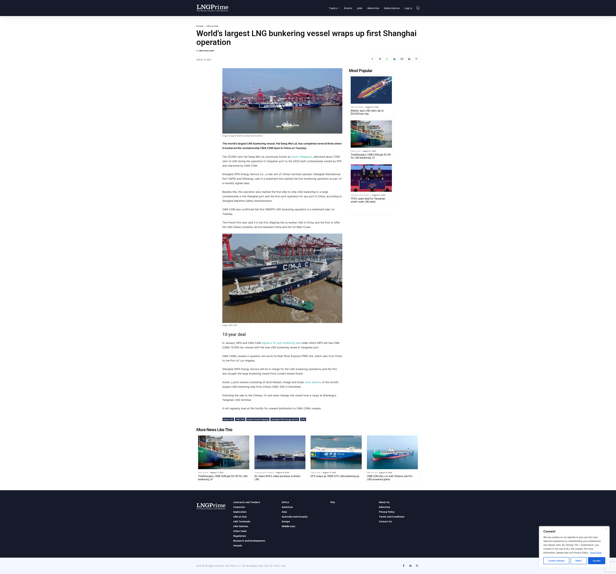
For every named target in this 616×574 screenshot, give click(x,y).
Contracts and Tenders (360, 195)
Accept (596, 560)
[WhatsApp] (387, 59)
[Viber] (416, 59)
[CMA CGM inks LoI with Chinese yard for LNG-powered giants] (392, 452)
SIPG (303, 419)
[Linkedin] (394, 59)
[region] (574, 547)
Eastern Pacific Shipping (258, 419)
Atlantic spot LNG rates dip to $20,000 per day (367, 112)
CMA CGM (240, 419)
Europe (199, 26)
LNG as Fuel (212, 26)
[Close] (606, 529)
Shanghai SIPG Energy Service (284, 419)
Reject (578, 560)
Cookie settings (556, 560)
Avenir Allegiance (301, 156)
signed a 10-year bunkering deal (281, 342)
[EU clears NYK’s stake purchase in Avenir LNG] (280, 452)
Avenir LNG (228, 419)
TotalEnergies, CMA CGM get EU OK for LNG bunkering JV (371, 156)
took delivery (313, 382)
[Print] (409, 59)
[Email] (401, 59)
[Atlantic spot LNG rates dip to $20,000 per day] (371, 90)
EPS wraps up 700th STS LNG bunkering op (335, 476)
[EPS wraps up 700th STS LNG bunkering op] (336, 452)
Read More (596, 552)
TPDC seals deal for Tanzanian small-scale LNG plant (368, 200)
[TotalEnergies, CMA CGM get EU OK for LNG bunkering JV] (371, 134)
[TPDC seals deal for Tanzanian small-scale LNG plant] (371, 178)
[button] (418, 8)
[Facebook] (372, 59)
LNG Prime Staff (206, 50)
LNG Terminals (357, 107)
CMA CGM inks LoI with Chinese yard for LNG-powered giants (389, 478)
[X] (379, 59)
